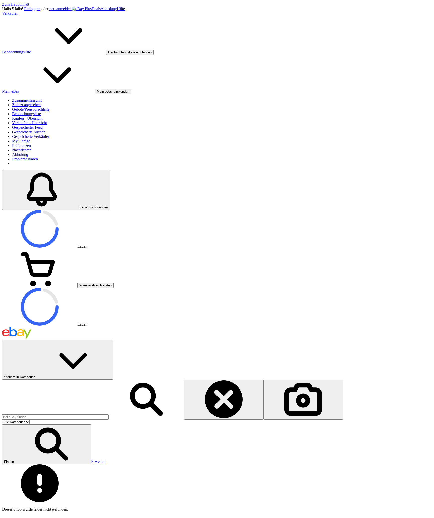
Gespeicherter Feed (27, 127)
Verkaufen (10, 13)
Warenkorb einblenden (95, 285)
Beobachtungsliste (26, 114)
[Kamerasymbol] (303, 400)
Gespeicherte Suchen (28, 132)
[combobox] (55, 417)
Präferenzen (21, 145)
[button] (46, 444)
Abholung (109, 9)
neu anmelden (60, 9)
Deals (96, 9)
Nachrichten (21, 150)
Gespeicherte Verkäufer (30, 136)
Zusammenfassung (27, 100)
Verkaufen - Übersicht (29, 123)
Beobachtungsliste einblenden (130, 52)
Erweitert (98, 461)
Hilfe (121, 9)
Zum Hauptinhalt (15, 4)
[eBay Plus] (82, 9)
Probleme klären (25, 159)
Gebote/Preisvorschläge (30, 109)
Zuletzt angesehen (26, 105)
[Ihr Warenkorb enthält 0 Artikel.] (39, 285)
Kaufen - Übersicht (27, 118)
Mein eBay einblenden (113, 91)
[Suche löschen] (223, 400)
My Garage (21, 141)
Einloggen (32, 9)
